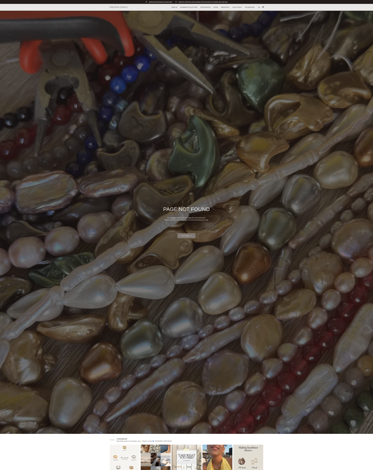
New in (174, 7)
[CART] (262, 7)
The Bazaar (249, 7)
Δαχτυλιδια (237, 7)
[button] (259, 7)
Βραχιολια (225, 7)
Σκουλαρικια (205, 7)
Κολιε (216, 7)
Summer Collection (188, 7)
